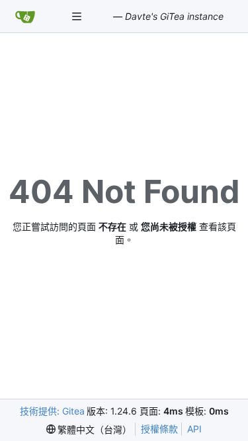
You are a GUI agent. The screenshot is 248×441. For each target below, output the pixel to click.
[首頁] (25, 16)
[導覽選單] (78, 16)
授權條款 (159, 428)
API (194, 428)
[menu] (89, 429)
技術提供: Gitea (52, 411)
